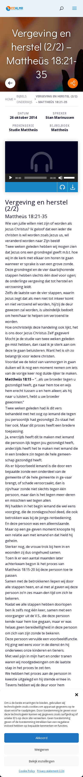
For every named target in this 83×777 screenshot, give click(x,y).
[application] (41, 178)
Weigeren (41, 749)
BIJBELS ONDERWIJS (24, 99)
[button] (76, 695)
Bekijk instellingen (41, 761)
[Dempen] (60, 178)
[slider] (70, 177)
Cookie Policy (27, 771)
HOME (9, 99)
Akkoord (41, 738)
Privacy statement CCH (50, 771)
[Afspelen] (11, 178)
